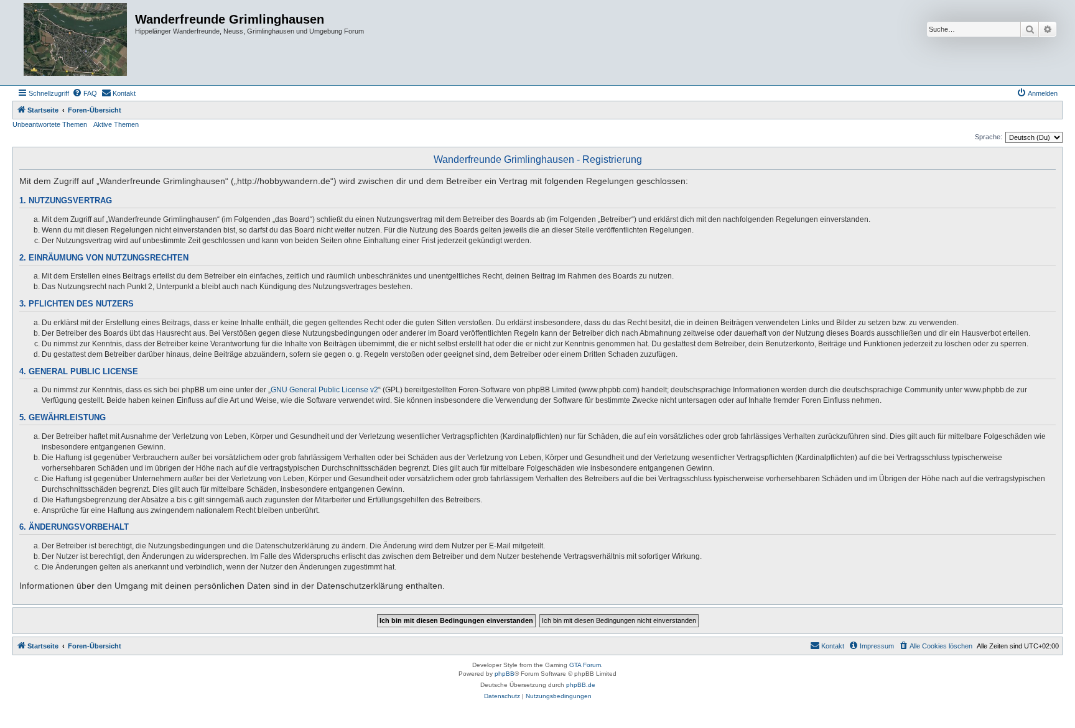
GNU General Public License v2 (324, 389)
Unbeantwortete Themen (49, 124)
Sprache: (988, 137)
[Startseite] (75, 42)
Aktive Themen (116, 124)
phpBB (504, 673)
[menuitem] (84, 93)
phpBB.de (580, 684)
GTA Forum (585, 664)
